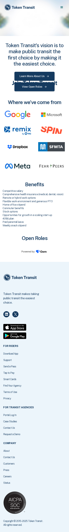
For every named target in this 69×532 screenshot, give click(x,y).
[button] (61, 7)
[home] (19, 7)
